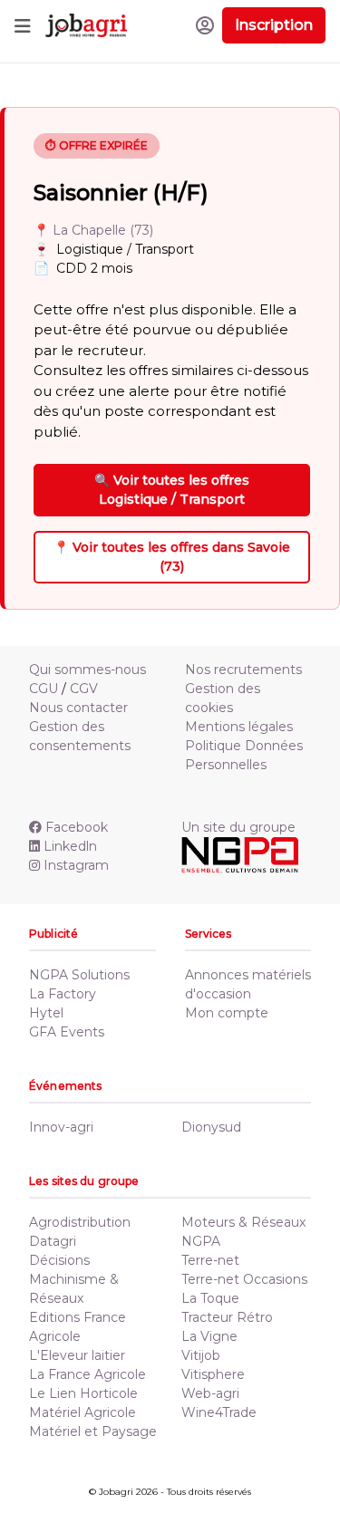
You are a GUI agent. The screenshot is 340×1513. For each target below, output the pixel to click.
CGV (84, 688)
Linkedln (70, 846)
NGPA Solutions (79, 975)
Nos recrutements (243, 669)
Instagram (76, 865)
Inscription (274, 25)
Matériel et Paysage (93, 1431)
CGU (43, 688)
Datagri (52, 1241)
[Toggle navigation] (23, 25)
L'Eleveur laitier (77, 1355)
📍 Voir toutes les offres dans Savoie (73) (171, 556)
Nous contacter (78, 707)
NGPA (200, 1241)
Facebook (76, 827)
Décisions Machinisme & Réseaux (74, 1279)
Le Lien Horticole (83, 1393)
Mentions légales (239, 726)
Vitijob (200, 1355)
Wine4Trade (219, 1412)
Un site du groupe (238, 827)
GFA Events (66, 1032)
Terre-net (210, 1260)
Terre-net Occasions (244, 1279)
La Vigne (209, 1336)
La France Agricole (87, 1374)
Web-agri (210, 1393)
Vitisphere (213, 1374)
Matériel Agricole (82, 1412)
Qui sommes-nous (87, 669)
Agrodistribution (80, 1222)
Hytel (46, 1013)
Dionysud (211, 1127)
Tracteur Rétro (227, 1317)
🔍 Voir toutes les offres (171, 489)
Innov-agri (61, 1127)
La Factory (62, 994)
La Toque (210, 1298)
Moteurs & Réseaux (243, 1222)
